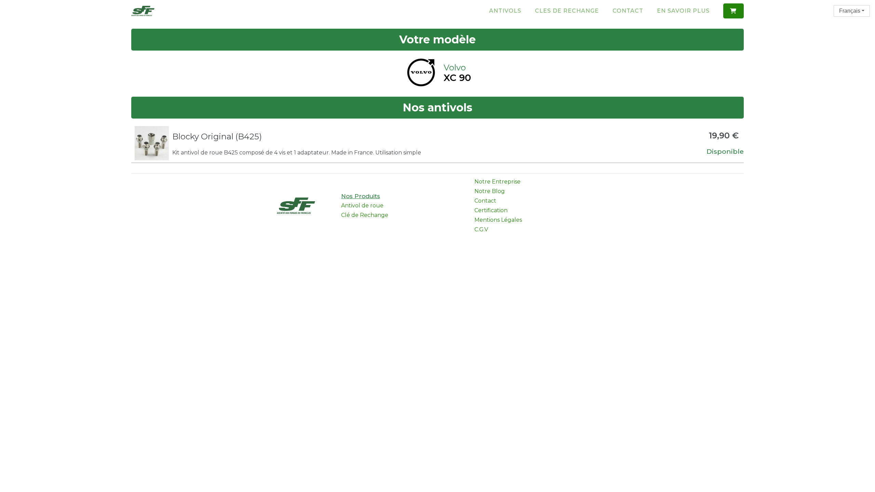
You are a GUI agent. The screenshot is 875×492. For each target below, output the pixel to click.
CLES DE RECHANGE (567, 11)
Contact (627, 11)
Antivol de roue (362, 205)
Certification (491, 210)
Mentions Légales (498, 220)
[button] (733, 10)
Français (849, 11)
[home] (142, 11)
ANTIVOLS (505, 11)
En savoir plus (683, 11)
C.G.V (481, 229)
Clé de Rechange (364, 215)
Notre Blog (489, 191)
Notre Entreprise (497, 181)
